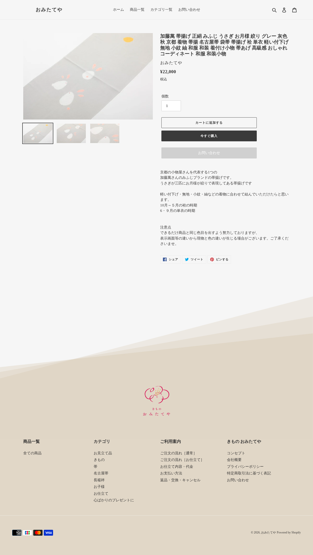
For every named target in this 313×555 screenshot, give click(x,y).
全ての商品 (32, 453)
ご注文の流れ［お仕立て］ (182, 460)
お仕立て (101, 493)
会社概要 (234, 460)
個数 (165, 96)
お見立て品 (103, 453)
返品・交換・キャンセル (180, 480)
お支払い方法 (171, 473)
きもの (99, 460)
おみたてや (49, 9)
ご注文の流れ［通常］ (178, 453)
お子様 (99, 487)
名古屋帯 (101, 473)
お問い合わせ (209, 153)
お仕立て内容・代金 (176, 467)
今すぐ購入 (209, 136)
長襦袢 (99, 480)
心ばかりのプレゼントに (114, 500)
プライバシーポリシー (245, 467)
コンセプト (236, 453)
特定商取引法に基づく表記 (249, 473)
